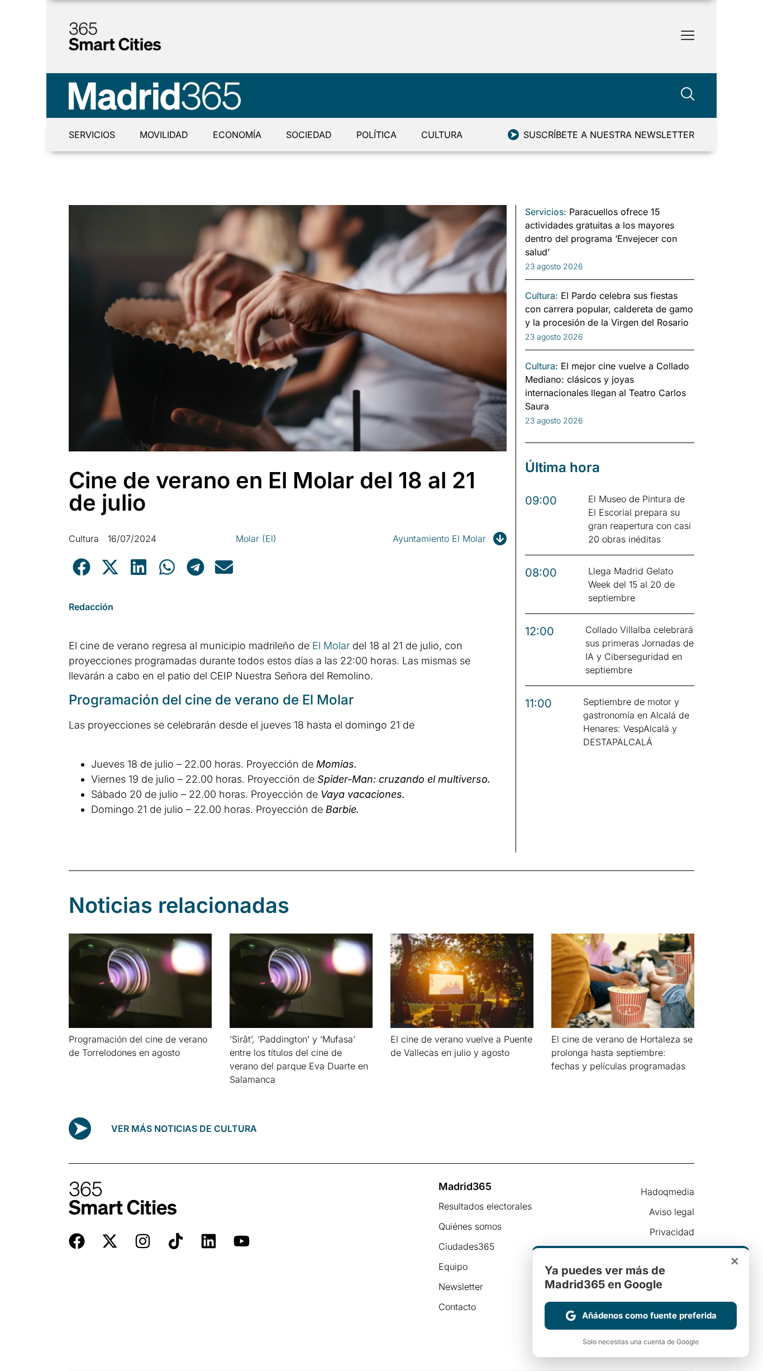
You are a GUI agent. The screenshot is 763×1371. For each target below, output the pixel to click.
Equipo (453, 1266)
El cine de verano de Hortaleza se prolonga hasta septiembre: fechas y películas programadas (622, 1053)
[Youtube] (241, 1241)
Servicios (92, 134)
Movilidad (164, 134)
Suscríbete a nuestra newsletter (608, 134)
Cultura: (541, 295)
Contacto (457, 1306)
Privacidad (672, 1231)
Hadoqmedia (667, 1191)
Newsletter (460, 1286)
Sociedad (309, 134)
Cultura (441, 134)
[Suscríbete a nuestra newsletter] (513, 134)
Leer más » (86, 1067)
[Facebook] (77, 1241)
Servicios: (545, 211)
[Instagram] (143, 1241)
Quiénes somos (470, 1226)
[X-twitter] (110, 1241)
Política (376, 134)
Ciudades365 (466, 1246)
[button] (81, 566)
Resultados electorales (485, 1206)
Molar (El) (256, 538)
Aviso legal (671, 1211)
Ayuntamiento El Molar (439, 538)
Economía (237, 134)
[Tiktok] (176, 1241)
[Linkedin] (209, 1241)
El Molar (331, 645)
